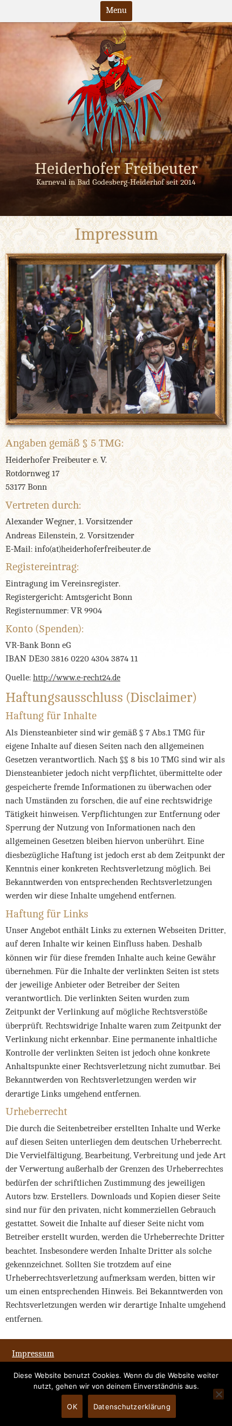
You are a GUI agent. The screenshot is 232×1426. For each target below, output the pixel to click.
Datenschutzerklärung (131, 1406)
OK (72, 1406)
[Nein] (218, 1394)
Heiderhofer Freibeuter (116, 169)
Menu (116, 10)
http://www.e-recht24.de (76, 677)
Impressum (33, 1354)
